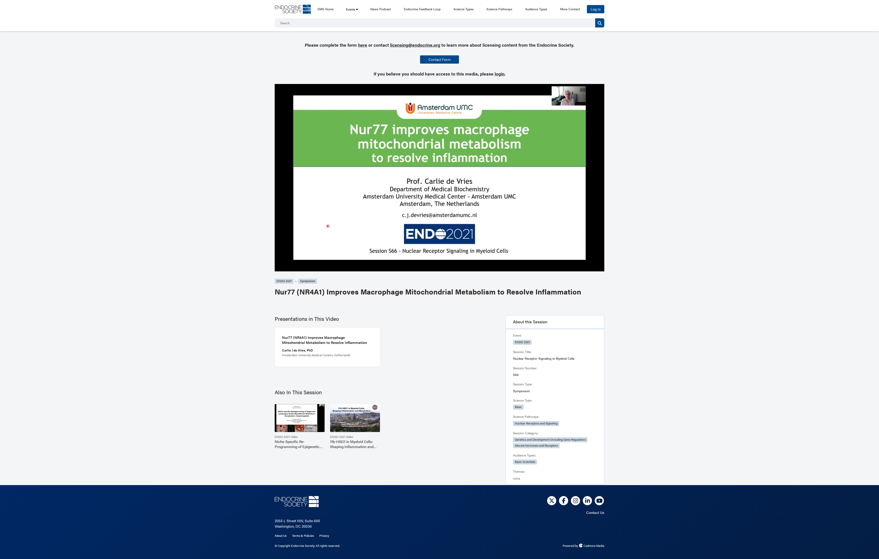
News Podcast (380, 9)
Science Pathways (499, 9)
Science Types (463, 9)
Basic (518, 407)
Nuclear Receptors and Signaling (536, 423)
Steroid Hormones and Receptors (536, 445)
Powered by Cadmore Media (583, 546)
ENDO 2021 (284, 281)
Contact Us (595, 512)
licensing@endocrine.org (415, 45)
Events (350, 9)
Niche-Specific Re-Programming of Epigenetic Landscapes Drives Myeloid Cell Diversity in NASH (297, 444)
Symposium (307, 281)
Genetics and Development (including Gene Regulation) (550, 439)
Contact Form (440, 59)
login (500, 74)
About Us (281, 536)
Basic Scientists (525, 462)
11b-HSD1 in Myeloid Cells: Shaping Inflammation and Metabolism (352, 444)
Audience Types (536, 9)
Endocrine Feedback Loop (422, 9)
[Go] (599, 22)
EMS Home (325, 9)
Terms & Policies (303, 536)
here (362, 45)
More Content (570, 9)
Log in (596, 9)
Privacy (324, 536)
